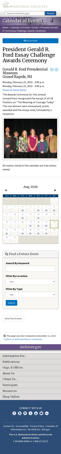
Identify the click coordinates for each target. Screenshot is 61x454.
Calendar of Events (20, 27)
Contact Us (8, 426)
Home (5, 27)
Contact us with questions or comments (23, 339)
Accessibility (22, 426)
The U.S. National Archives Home (25, 5)
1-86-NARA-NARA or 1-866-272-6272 (30, 441)
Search (50, 13)
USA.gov (46, 429)
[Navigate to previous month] (6, 190)
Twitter (56, 70)
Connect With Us (30, 408)
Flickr (47, 413)
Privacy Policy (37, 426)
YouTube (36, 413)
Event (35, 27)
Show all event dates (14, 90)
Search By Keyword (17, 263)
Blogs (41, 413)
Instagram (25, 413)
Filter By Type (14, 289)
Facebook (52, 70)
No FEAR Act (34, 429)
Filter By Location (16, 276)
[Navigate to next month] (55, 190)
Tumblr (30, 413)
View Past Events (13, 318)
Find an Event (31, 40)
